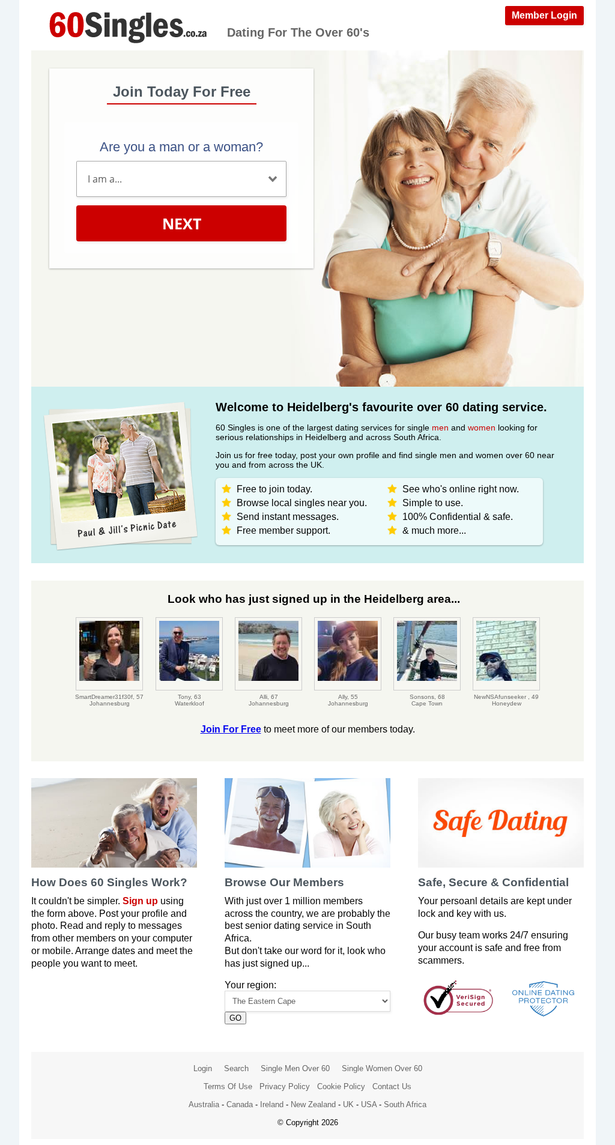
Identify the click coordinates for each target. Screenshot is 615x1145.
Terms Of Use (228, 1086)
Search (236, 1068)
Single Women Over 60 (382, 1068)
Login (202, 1068)
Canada (239, 1104)
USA (369, 1104)
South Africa (405, 1104)
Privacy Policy (284, 1086)
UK (348, 1104)
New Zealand (313, 1104)
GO (235, 1018)
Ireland (271, 1104)
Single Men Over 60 (295, 1068)
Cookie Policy (341, 1086)
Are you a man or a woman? (181, 146)
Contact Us (391, 1086)
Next (181, 223)
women (481, 427)
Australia (204, 1104)
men (440, 427)
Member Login (544, 15)
